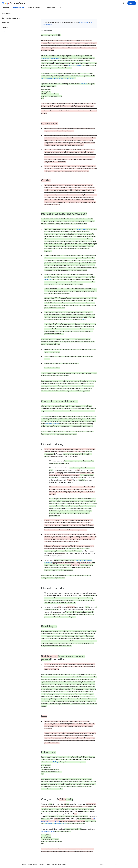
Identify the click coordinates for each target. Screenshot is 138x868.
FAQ (60, 8)
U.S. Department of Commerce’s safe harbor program (58, 78)
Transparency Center (59, 864)
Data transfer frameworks (11, 18)
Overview (5, 8)
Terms (48, 864)
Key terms (5, 23)
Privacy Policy (18, 8)
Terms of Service (34, 8)
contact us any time (47, 831)
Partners (5, 27)
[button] (124, 3)
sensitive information (52, 423)
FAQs (84, 319)
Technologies (50, 8)
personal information (75, 65)
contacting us (55, 762)
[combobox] (108, 864)
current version (84, 22)
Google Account (82, 229)
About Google (32, 864)
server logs (47, 279)
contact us (84, 84)
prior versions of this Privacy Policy (56, 823)
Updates (5, 32)
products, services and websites (51, 58)
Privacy (41, 864)
